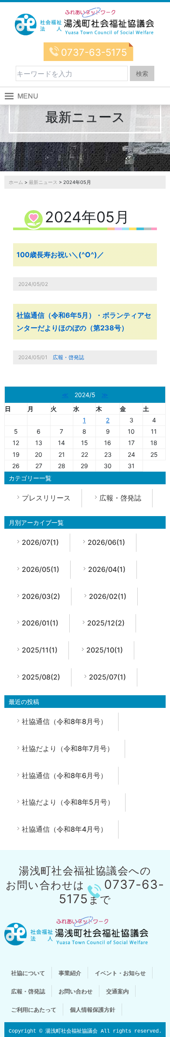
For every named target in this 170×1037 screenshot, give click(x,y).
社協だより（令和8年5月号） (68, 802)
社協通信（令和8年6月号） (64, 775)
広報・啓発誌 (68, 357)
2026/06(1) (106, 542)
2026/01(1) (40, 623)
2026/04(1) (107, 569)
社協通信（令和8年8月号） (64, 721)
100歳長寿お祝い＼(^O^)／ (60, 254)
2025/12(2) (106, 623)
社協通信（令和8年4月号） (64, 829)
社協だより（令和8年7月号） (68, 748)
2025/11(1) (40, 650)
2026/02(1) (107, 596)
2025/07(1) (107, 677)
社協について (28, 972)
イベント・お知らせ (120, 972)
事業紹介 (69, 972)
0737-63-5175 (94, 52)
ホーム (16, 182)
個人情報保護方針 (92, 1009)
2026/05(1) (40, 569)
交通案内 (117, 991)
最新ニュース (43, 182)
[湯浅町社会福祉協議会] (85, 22)
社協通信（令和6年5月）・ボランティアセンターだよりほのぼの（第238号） (84, 321)
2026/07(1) (40, 542)
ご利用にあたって (33, 1009)
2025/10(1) (104, 650)
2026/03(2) (41, 596)
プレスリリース (46, 497)
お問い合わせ (75, 991)
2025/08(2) (41, 677)
